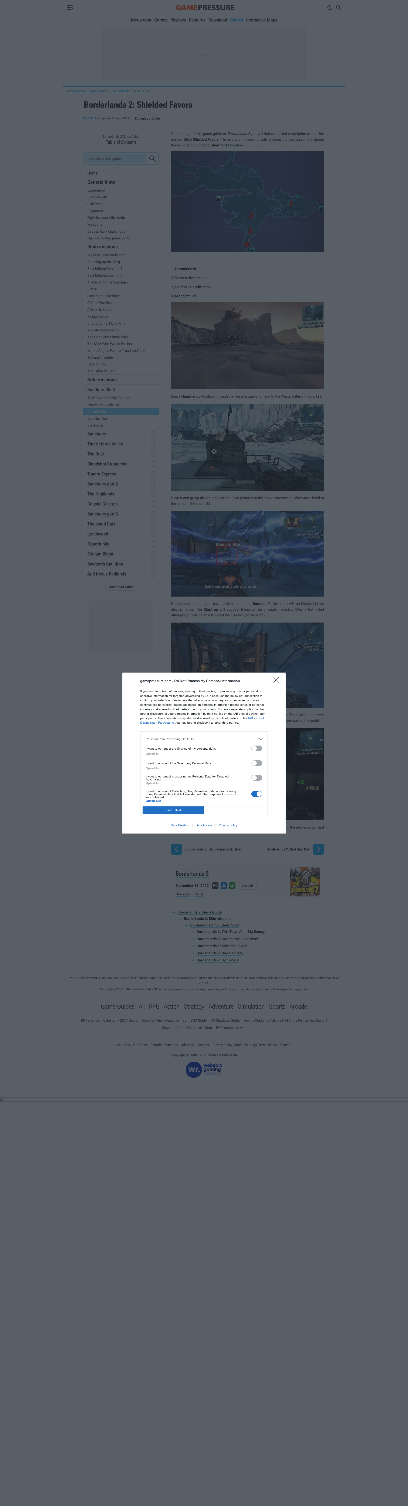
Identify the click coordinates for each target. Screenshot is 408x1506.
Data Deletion (180, 825)
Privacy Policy (228, 825)
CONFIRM (173, 810)
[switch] (256, 748)
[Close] (277, 681)
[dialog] (204, 753)
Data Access (204, 825)
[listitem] (204, 739)
